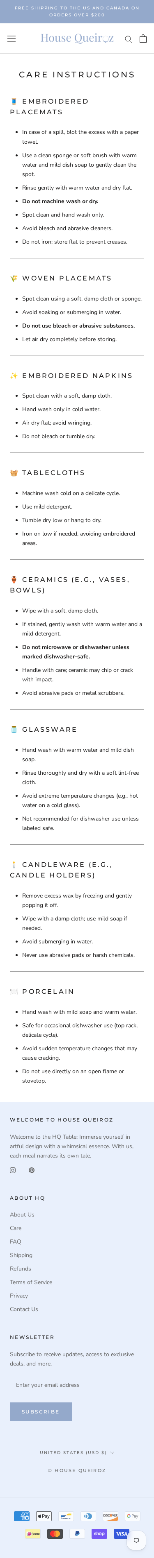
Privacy (19, 1296)
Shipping (21, 1255)
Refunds (20, 1269)
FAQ (15, 1242)
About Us (22, 1215)
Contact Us (24, 1309)
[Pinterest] (31, 1169)
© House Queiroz (77, 1470)
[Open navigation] (11, 39)
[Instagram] (13, 1169)
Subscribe (41, 1412)
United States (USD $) (73, 1452)
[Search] (128, 38)
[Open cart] (143, 38)
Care (15, 1228)
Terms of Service (31, 1282)
